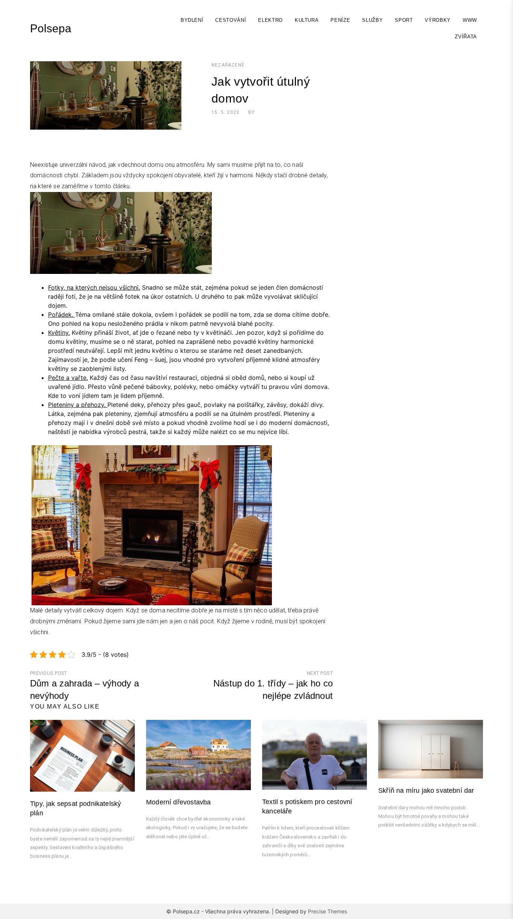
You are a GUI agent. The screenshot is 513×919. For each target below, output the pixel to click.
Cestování (230, 20)
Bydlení (192, 20)
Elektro (270, 20)
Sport (404, 20)
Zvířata (466, 36)
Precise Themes (327, 911)
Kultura (307, 20)
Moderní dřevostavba (178, 802)
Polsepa (50, 28)
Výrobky (438, 20)
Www (470, 20)
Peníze (340, 20)
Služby (372, 20)
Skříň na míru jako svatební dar (426, 790)
